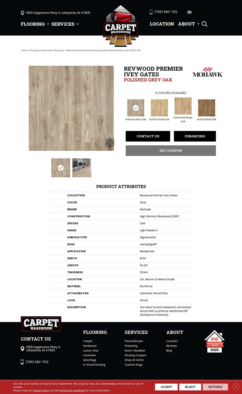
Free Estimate (134, 341)
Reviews (171, 346)
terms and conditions (72, 390)
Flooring (33, 24)
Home (24, 50)
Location (162, 24)
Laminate (45, 50)
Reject (190, 387)
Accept (166, 387)
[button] (48, 24)
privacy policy (41, 390)
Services (62, 24)
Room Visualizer (135, 350)
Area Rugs (89, 360)
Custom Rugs (134, 365)
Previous (26, 166)
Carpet (87, 341)
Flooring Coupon (135, 355)
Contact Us (148, 136)
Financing (195, 136)
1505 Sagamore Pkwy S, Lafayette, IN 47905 (58, 13)
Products (59, 50)
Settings (215, 387)
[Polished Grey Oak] (135, 107)
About (186, 24)
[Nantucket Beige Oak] (183, 106)
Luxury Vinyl (90, 350)
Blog (169, 350)
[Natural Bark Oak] (206, 107)
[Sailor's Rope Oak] (159, 107)
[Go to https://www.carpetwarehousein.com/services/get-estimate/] (206, 12)
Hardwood (89, 346)
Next (116, 166)
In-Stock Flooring (94, 365)
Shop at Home (134, 360)
